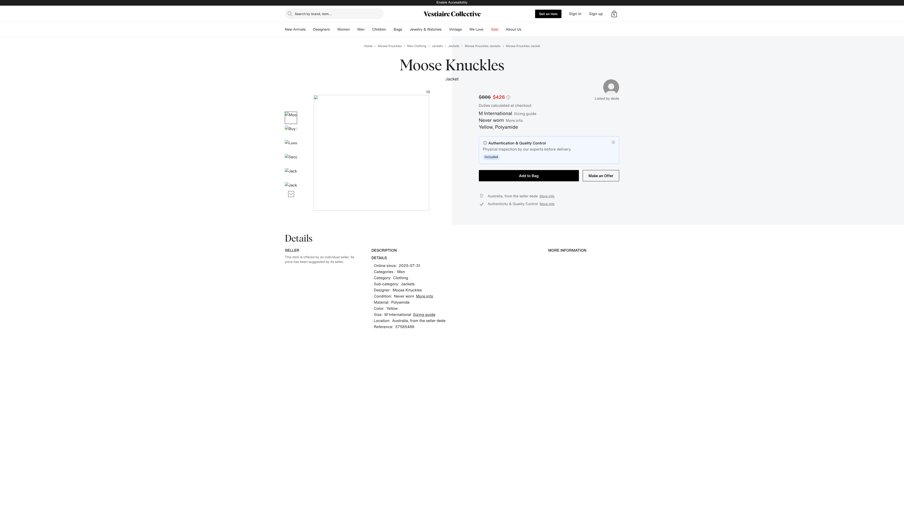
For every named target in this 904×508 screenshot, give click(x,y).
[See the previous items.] (291, 112)
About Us (513, 29)
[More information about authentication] (613, 142)
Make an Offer (601, 176)
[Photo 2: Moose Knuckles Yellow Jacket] (291, 132)
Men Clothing (416, 46)
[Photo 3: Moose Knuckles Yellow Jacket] (291, 146)
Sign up (596, 13)
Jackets (437, 46)
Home (368, 46)
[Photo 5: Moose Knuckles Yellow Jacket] (291, 174)
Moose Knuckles (390, 46)
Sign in (575, 13)
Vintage (455, 29)
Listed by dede (607, 98)
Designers (321, 29)
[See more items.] (291, 194)
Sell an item (548, 13)
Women (343, 29)
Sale (494, 29)
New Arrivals (295, 29)
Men (361, 29)
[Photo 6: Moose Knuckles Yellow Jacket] (291, 188)
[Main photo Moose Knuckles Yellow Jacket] (291, 118)
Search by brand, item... (313, 13)
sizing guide (525, 113)
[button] (614, 14)
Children (379, 29)
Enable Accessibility (452, 2)
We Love (476, 29)
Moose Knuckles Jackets (482, 46)
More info (514, 120)
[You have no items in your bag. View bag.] (614, 14)
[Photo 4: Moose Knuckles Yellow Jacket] (291, 160)
